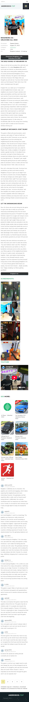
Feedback (5, 699)
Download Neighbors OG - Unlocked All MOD (14, 57)
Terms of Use (22, 699)
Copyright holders (13, 699)
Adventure (13, 47)
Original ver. (14, 274)
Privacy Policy (21, 698)
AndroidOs (8, 6)
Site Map (14, 698)
